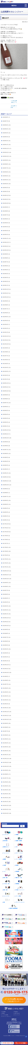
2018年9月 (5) (6, 488)
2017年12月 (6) (7, 523)
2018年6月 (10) (7, 500)
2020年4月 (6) (6, 414)
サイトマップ (17, 1014)
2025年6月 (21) (7, 172)
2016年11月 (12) (7, 574)
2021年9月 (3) (6, 348)
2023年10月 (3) (7, 250)
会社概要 (4, 1011)
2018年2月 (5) (6, 516)
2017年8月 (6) (6, 539)
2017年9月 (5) (6, 535)
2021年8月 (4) (6, 351)
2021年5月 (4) (6, 363)
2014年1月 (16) (7, 707)
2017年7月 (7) (6, 543)
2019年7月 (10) (7, 449)
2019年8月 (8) (6, 445)
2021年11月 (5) (6, 340)
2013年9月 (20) (7, 723)
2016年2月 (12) (7, 610)
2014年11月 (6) (6, 668)
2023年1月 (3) (6, 285)
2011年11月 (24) (7, 809)
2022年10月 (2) (7, 297)
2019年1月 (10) (7, 473)
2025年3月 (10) (7, 183)
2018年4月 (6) (6, 508)
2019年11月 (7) (6, 434)
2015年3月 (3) (6, 653)
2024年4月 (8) (6, 226)
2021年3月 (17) (7, 371)
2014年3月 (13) (7, 699)
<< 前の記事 (14, 100)
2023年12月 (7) (7, 242)
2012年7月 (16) (7, 778)
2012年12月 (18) (7, 758)
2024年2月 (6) (6, 234)
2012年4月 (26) (7, 789)
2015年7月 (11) (6, 637)
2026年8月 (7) (6, 117)
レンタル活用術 (5, 1014)
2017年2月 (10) (7, 563)
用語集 (3, 1013)
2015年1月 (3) (6, 660)
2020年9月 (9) (6, 394)
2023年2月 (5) (6, 281)
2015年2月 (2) (6, 656)
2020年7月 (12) (7, 402)
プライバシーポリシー (6, 1016)
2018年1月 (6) (6, 520)
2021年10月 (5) (7, 344)
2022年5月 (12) (7, 316)
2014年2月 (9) (6, 703)
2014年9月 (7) (6, 676)
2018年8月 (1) (6, 492)
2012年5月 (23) (7, 786)
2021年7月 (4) (6, 355)
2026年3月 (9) (6, 136)
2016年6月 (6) (6, 594)
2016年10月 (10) (7, 578)
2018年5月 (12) (7, 504)
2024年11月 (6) (6, 199)
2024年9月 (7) (6, 207)
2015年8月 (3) (6, 633)
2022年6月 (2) (6, 312)
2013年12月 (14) (7, 711)
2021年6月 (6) (6, 359)
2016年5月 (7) (6, 598)
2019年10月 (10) (7, 437)
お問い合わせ (17, 1013)
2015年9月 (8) (6, 629)
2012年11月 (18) (7, 762)
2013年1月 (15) (7, 754)
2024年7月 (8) (6, 215)
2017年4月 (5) (6, 555)
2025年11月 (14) (7, 152)
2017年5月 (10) (7, 551)
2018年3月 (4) (6, 512)
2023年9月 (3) (6, 254)
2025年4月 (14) (7, 179)
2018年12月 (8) (7, 477)
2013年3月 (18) (7, 746)
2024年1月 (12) (7, 238)
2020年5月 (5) (6, 410)
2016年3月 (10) (7, 606)
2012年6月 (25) (7, 782)
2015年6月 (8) (6, 641)
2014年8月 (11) (6, 680)
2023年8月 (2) (6, 258)
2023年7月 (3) (6, 261)
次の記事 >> (14, 105)
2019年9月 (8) (6, 441)
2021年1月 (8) (6, 379)
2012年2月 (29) (7, 797)
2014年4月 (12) (7, 696)
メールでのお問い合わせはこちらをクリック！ (14, 1000)
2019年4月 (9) (6, 461)
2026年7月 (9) (6, 121)
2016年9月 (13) (7, 582)
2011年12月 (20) (7, 805)
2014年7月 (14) (7, 684)
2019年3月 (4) (6, 465)
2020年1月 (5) (6, 426)
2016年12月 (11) (7, 570)
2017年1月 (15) (7, 567)
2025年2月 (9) (6, 187)
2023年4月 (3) (6, 273)
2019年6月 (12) (7, 453)
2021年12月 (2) (7, 336)
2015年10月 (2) (7, 625)
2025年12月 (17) (7, 148)
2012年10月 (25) (7, 766)
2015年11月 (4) (6, 621)
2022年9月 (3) (6, 301)
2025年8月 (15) (7, 164)
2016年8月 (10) (7, 586)
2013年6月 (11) (6, 735)
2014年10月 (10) (7, 672)
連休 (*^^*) (14, 102)
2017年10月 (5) (7, 531)
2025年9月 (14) (7, 160)
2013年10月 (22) (7, 719)
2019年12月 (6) (7, 430)
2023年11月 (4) (6, 246)
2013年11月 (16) (7, 715)
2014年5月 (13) (7, 692)
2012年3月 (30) (7, 793)
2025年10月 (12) (7, 156)
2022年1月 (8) (6, 332)
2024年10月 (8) (7, 203)
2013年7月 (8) (6, 731)
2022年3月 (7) (6, 324)
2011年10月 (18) (7, 813)
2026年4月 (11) (6, 132)
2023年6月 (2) (6, 265)
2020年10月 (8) (7, 391)
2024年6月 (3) (6, 218)
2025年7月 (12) (7, 168)
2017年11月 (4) (6, 527)
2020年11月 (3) (6, 387)
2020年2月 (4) (6, 422)
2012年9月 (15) (7, 770)
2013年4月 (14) (7, 742)
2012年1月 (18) (7, 801)
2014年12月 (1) (7, 664)
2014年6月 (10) (7, 688)
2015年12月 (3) (7, 617)
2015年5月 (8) (6, 645)
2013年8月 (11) (6, 727)
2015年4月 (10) (7, 649)
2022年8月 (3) (6, 304)
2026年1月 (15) (7, 144)
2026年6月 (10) (7, 125)
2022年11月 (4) (6, 293)
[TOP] (26, 1037)
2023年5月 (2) (6, 269)
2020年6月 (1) (6, 406)
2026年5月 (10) (7, 129)
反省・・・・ (14, 107)
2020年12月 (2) (7, 383)
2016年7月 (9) (6, 590)
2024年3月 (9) (6, 230)
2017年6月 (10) (7, 547)
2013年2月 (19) (7, 750)
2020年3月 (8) (6, 418)
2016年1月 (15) (7, 613)
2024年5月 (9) (6, 222)
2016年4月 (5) (6, 602)
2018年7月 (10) (7, 496)
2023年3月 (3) (6, 277)
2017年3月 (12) (7, 559)
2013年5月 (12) (7, 739)
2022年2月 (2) (6, 328)
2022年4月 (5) (6, 320)
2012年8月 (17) (7, 774)
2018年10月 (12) (7, 484)
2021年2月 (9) (6, 375)
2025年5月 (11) (6, 175)
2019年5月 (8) (6, 457)
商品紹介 (16, 1011)
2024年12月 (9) (7, 195)
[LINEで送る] (10, 97)
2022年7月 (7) (6, 308)
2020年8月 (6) (6, 398)
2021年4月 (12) (7, 367)
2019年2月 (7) (6, 469)
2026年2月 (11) (6, 140)
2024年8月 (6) (6, 211)
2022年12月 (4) (7, 289)
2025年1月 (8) (6, 191)
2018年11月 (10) (7, 480)
